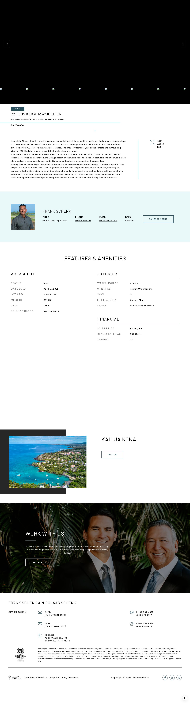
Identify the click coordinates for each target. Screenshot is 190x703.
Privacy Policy (141, 677)
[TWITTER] (179, 677)
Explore (112, 454)
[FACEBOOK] (165, 677)
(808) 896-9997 (83, 220)
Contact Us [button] (39, 562)
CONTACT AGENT (158, 219)
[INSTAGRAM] (172, 677)
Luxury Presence (68, 677)
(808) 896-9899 (144, 626)
